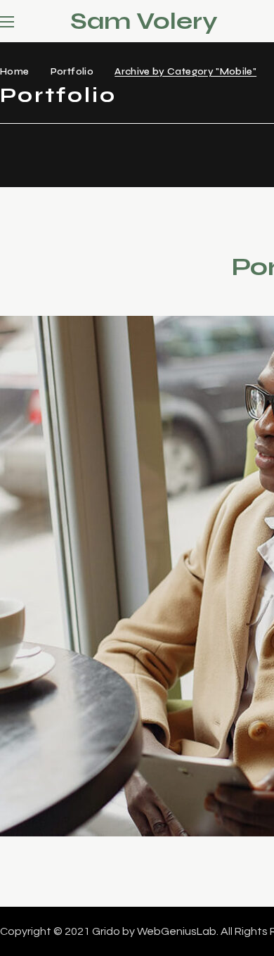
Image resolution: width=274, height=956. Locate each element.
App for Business (124, 732)
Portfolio (72, 71)
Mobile (58, 769)
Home (14, 71)
